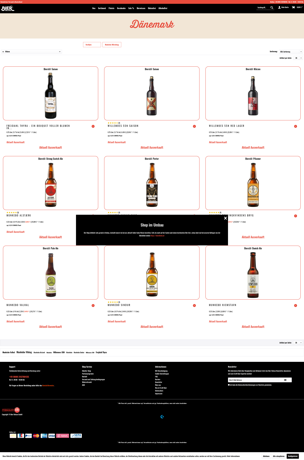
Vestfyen (88, 44)
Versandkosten (148, 403)
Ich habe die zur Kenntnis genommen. (251, 385)
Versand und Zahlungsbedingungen (93, 379)
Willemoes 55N (59, 352)
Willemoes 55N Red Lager (227, 126)
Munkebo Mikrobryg (112, 44)
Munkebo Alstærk (19, 215)
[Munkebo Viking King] (151, 185)
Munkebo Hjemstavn (223, 305)
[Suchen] (271, 7)
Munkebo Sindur (119, 305)
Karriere (157, 379)
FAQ (156, 376)
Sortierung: (274, 51)
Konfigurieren (292, 456)
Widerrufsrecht (87, 382)
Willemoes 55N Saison (123, 126)
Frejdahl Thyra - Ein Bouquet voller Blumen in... (38, 127)
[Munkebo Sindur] (151, 275)
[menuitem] (94, 8)
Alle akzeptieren (278, 456)
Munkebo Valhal (18, 305)
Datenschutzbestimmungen (247, 385)
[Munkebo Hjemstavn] (253, 275)
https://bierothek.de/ (158, 235)
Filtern (7, 51)
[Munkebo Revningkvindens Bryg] (253, 185)
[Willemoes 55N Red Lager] (253, 96)
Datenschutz (159, 390)
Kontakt (84, 376)
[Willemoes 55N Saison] (151, 96)
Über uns (158, 385)
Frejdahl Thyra (101, 352)
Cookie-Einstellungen (162, 373)
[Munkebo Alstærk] (50, 185)
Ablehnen (266, 456)
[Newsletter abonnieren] (285, 380)
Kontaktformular (48, 385)
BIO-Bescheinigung (161, 371)
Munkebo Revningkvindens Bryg (231, 215)
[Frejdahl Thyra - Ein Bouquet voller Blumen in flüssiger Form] (50, 96)
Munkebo (49, 353)
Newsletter (158, 382)
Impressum (158, 393)
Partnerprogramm (88, 373)
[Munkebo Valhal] (50, 275)
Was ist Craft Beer (161, 388)
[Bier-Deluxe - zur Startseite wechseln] (7, 8)
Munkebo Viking (24, 352)
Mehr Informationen (233, 456)
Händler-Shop (86, 371)
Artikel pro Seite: (286, 58)
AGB (83, 385)
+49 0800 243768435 (281, 2)
